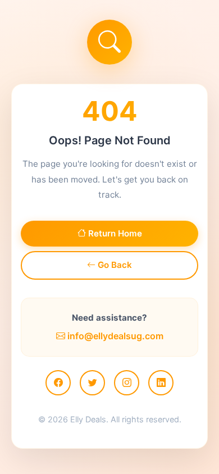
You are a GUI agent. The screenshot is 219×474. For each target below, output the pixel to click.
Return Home (114, 233)
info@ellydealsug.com (114, 335)
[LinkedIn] (161, 382)
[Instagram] (126, 382)
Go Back (113, 264)
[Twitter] (92, 382)
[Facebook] (58, 382)
